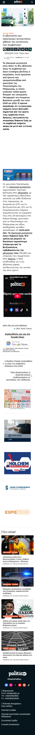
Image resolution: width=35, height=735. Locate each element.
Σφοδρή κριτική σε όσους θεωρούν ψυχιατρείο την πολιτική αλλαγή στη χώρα (17, 655)
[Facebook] (4, 49)
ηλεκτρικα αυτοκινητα (9, 349)
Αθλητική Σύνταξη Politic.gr (20, 563)
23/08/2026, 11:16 (7, 595)
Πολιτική (21, 616)
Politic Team (24, 53)
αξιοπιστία (23, 193)
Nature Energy (10, 348)
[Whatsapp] (15, 49)
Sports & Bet (6, 552)
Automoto (5, 33)
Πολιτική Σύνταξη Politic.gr (20, 627)
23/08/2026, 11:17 (7, 563)
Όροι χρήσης (6, 706)
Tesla (16, 348)
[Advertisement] (17, 149)
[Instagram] (12, 49)
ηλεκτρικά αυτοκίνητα (19, 187)
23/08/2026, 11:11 (7, 627)
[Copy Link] (26, 49)
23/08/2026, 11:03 (7, 659)
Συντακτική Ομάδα (9, 720)
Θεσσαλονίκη (7, 584)
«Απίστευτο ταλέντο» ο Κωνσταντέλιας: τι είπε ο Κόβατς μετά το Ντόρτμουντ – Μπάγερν (16, 559)
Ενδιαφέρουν (7, 616)
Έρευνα (26, 348)
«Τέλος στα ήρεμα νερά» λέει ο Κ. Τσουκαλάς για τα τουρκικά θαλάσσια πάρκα (16, 623)
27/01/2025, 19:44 (11, 53)
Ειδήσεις (11, 33)
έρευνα (11, 259)
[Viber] (19, 49)
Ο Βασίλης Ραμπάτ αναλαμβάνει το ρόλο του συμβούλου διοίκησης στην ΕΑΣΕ (18, 363)
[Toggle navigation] (3, 2)
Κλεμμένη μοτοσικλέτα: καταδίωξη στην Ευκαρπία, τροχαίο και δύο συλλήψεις (17, 591)
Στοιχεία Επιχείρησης (10, 724)
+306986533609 (12, 698)
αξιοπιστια (21, 348)
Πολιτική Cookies (8, 710)
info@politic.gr (13, 693)
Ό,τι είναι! (14, 552)
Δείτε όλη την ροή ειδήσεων (15, 325)
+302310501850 (11, 696)
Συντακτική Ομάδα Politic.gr (21, 595)
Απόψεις (5, 648)
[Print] (22, 49)
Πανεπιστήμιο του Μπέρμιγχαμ (11, 351)
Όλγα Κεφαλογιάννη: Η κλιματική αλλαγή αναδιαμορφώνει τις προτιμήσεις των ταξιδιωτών (18, 376)
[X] (8, 49)
